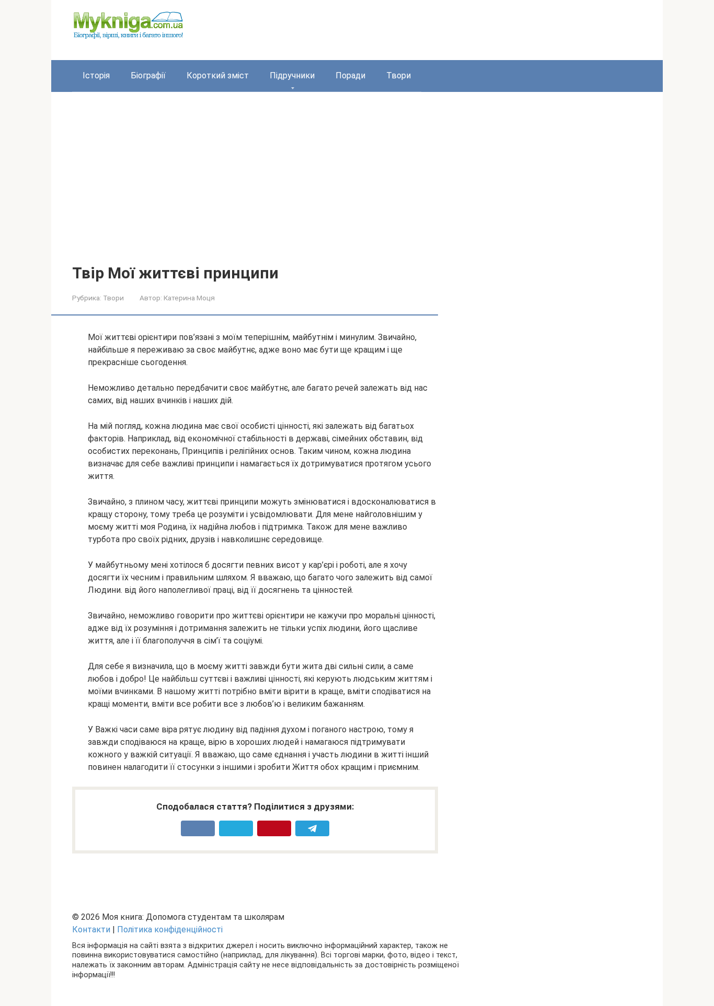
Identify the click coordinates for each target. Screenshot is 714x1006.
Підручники (292, 75)
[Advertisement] (357, 186)
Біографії (148, 75)
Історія (96, 75)
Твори (398, 75)
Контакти (91, 929)
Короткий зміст (218, 75)
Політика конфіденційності (170, 929)
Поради (350, 75)
